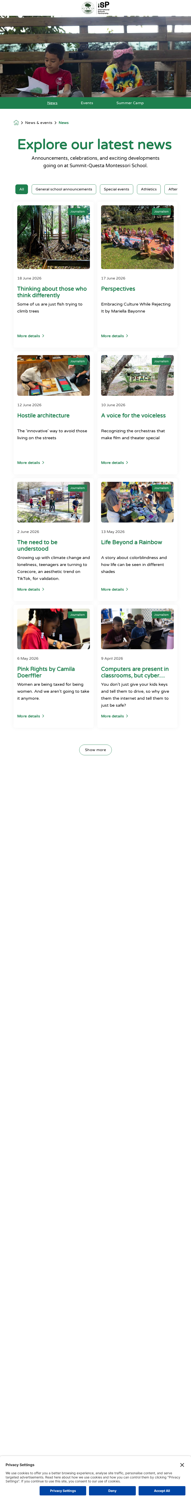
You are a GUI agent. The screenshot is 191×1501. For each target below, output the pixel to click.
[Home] (95, 8)
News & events (38, 123)
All (21, 189)
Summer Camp (130, 103)
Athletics (149, 189)
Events (87, 103)
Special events (116, 189)
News (52, 103)
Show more (95, 750)
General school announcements (64, 189)
